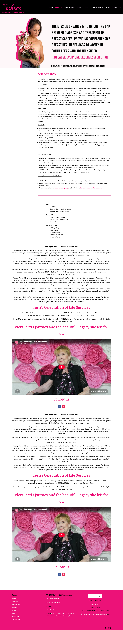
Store (14, 610)
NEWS (108, 7)
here (108, 614)
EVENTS (87, 7)
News (14, 613)
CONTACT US (116, 7)
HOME (51, 7)
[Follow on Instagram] (63, 406)
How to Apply (16, 604)
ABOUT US (58, 7)
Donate (14, 607)
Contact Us (15, 616)
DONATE (80, 7)
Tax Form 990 (16, 619)
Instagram (90, 188)
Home (14, 598)
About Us (15, 601)
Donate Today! (95, 596)
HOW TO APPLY (70, 7)
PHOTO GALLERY (98, 7)
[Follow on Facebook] (59, 406)
